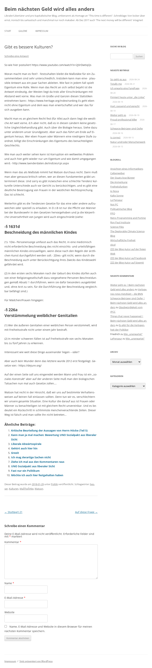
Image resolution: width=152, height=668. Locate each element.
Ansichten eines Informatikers (126, 168)
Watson (39, 488)
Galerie (23, 31)
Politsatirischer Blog (121, 209)
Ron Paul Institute (120, 222)
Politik (54, 484)
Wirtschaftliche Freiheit (123, 240)
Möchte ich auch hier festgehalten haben (37, 475)
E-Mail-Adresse (14, 597)
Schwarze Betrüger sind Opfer (126, 128)
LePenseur (116, 338)
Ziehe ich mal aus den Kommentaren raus (37, 462)
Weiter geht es (118, 115)
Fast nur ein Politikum (25, 470)
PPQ (112, 213)
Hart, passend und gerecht (125, 106)
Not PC (114, 204)
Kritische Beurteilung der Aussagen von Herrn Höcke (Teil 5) (49, 430)
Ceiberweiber (117, 173)
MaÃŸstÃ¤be (27, 488)
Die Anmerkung (118, 182)
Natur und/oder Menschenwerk (127, 142)
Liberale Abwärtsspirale (26, 444)
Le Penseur (116, 200)
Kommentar (12, 542)
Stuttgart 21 (13, 512)
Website (9, 612)
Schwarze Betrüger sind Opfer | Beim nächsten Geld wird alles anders (128, 303)
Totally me (116, 83)
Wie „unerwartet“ (133, 334)
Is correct (115, 137)
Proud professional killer (123, 119)
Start (7, 31)
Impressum (41, 31)
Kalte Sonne (116, 195)
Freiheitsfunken (119, 186)
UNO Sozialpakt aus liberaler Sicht (33, 466)
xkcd (112, 244)
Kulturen (14, 488)
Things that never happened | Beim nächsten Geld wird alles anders (128, 321)
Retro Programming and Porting (128, 218)
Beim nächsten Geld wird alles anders (49, 9)
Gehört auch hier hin (24, 448)
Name (9, 583)
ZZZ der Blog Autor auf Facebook (128, 258)
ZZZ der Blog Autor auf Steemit (127, 262)
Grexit (15, 453)
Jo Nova (114, 191)
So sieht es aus (118, 79)
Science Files (117, 227)
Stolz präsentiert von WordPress (36, 661)
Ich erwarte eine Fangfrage (124, 88)
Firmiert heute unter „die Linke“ (127, 97)
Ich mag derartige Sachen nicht (31, 457)
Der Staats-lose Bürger (122, 177)
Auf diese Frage (86, 512)
